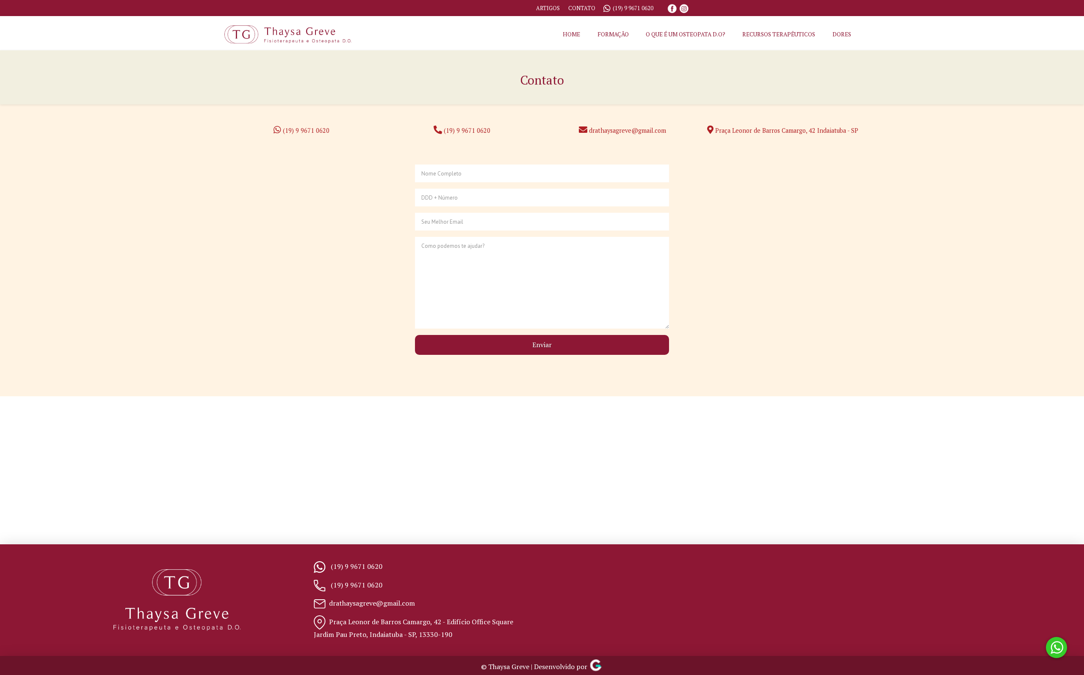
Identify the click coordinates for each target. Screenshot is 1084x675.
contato (581, 8)
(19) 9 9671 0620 (633, 8)
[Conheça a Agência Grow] (596, 667)
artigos (548, 8)
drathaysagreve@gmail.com (627, 130)
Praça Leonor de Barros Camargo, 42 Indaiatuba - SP (785, 130)
